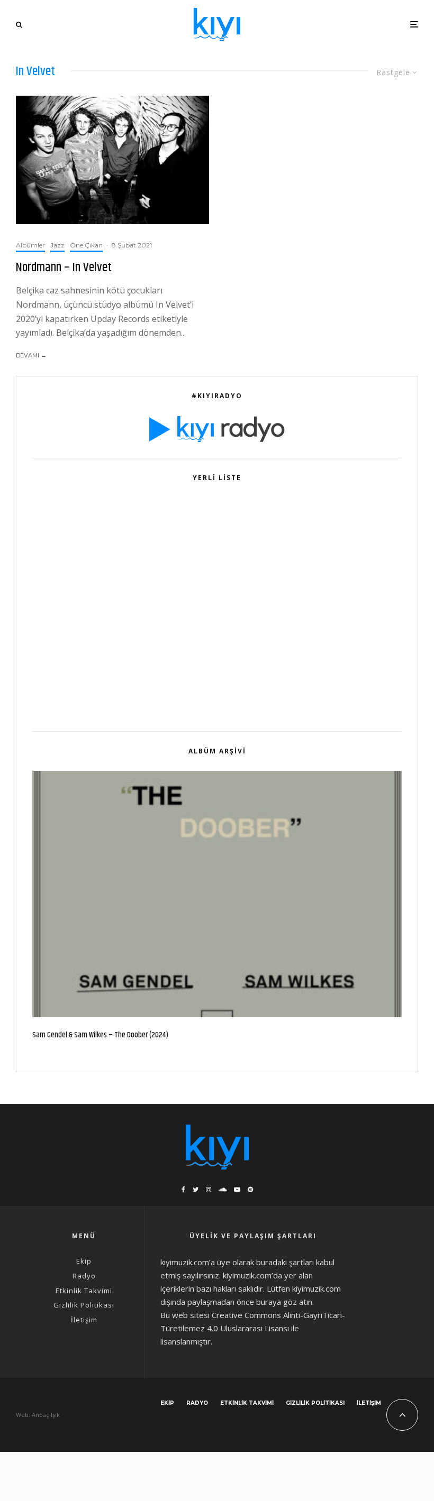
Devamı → (31, 355)
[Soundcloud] (222, 1189)
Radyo (84, 1276)
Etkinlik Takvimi (84, 1290)
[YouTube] (237, 1189)
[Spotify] (250, 1189)
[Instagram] (208, 1189)
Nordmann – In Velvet (64, 267)
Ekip (84, 1261)
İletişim (84, 1319)
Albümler (30, 245)
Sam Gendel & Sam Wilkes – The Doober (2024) (100, 1035)
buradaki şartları (285, 1262)
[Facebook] (183, 1189)
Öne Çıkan (86, 245)
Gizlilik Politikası (83, 1305)
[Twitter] (195, 1189)
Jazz (57, 245)
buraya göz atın (284, 1301)
